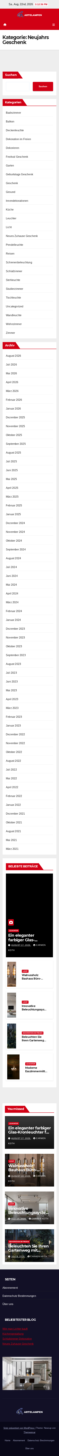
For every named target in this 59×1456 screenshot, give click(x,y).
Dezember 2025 (15, 417)
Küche (10, 209)
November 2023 (15, 637)
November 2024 (15, 531)
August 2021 (13, 831)
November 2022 (15, 743)
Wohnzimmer (14, 324)
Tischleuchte (13, 297)
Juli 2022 (11, 769)
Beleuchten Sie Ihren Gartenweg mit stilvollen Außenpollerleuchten (29, 1252)
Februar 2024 (14, 611)
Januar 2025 (13, 514)
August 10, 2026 (21, 1176)
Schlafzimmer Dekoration (17, 1338)
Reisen (10, 253)
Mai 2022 (11, 778)
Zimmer (10, 332)
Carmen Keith (40, 1219)
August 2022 (13, 760)
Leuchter (11, 218)
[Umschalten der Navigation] (54, 24)
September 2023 (16, 655)
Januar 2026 (13, 408)
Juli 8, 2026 (18, 1256)
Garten (10, 165)
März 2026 (12, 391)
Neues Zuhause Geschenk (22, 236)
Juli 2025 (11, 461)
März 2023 (12, 708)
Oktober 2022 (14, 752)
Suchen (11, 75)
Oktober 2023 (14, 646)
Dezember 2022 (15, 734)
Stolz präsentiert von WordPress (19, 1428)
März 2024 (12, 602)
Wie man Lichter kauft (15, 1328)
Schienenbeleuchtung (19, 262)
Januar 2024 (13, 620)
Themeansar (29, 1432)
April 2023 (12, 699)
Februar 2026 (14, 399)
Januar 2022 (13, 804)
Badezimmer (13, 112)
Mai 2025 (11, 479)
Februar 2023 (14, 716)
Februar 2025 (14, 505)
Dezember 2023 (15, 628)
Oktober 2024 (14, 540)
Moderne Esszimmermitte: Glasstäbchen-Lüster (36, 1073)
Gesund (10, 192)
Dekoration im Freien (18, 139)
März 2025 (12, 496)
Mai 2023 (11, 690)
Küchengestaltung (13, 1333)
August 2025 (13, 452)
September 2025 (16, 443)
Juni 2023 (12, 681)
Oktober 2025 (14, 435)
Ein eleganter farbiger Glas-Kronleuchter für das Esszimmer (29, 1132)
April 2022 (12, 787)
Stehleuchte (13, 280)
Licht (9, 227)
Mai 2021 (11, 840)
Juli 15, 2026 (19, 1219)
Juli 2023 (11, 672)
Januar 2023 (13, 725)
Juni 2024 (12, 575)
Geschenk (12, 183)
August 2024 (13, 558)
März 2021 (12, 848)
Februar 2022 (14, 796)
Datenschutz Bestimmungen (19, 1296)
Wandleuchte (13, 315)
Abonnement (10, 1287)
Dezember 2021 (15, 813)
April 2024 (12, 593)
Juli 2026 (11, 364)
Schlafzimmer (14, 271)
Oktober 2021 (14, 822)
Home (7, 1440)
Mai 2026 (11, 373)
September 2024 (16, 549)
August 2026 (13, 355)
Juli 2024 (11, 567)
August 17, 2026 (21, 945)
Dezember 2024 (15, 523)
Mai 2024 (11, 584)
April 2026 (12, 382)
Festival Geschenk (17, 156)
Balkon (10, 121)
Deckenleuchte (15, 130)
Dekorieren (12, 148)
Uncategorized (14, 306)
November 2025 (15, 426)
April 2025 (12, 487)
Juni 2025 (12, 470)
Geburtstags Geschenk (19, 174)
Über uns (7, 1304)
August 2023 (13, 664)
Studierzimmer (14, 288)
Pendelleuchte (14, 244)
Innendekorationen (17, 200)
